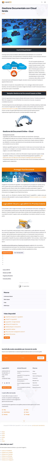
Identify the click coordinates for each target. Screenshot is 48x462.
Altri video (7, 337)
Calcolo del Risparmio (37, 376)
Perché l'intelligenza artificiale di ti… (23, 384)
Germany (5, 414)
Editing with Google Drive (12, 324)
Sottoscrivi (40, 357)
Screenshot (35, 378)
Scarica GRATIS (6, 269)
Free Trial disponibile (18, 252)
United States (7, 412)
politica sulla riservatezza (38, 425)
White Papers (7, 299)
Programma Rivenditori (8, 275)
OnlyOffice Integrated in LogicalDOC (14, 316)
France (27, 412)
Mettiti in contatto (7, 387)
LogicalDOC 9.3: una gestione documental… (23, 376)
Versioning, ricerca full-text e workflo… (23, 372)
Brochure (34, 373)
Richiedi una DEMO (7, 272)
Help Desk (35, 382)
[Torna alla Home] (7, 2)
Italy (5, 409)
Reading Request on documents (13, 326)
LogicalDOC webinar (10, 329)
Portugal (27, 414)
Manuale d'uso (36, 380)
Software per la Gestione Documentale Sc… (22, 380)
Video (5, 302)
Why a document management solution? (15, 331)
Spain (27, 409)
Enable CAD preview (10, 334)
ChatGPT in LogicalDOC (11, 319)
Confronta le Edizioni (8, 296)
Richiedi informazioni (7, 252)
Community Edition (7, 278)
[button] (42, 2)
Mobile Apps (6, 305)
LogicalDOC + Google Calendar (13, 321)
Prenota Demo (36, 385)
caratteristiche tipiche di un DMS (10, 108)
